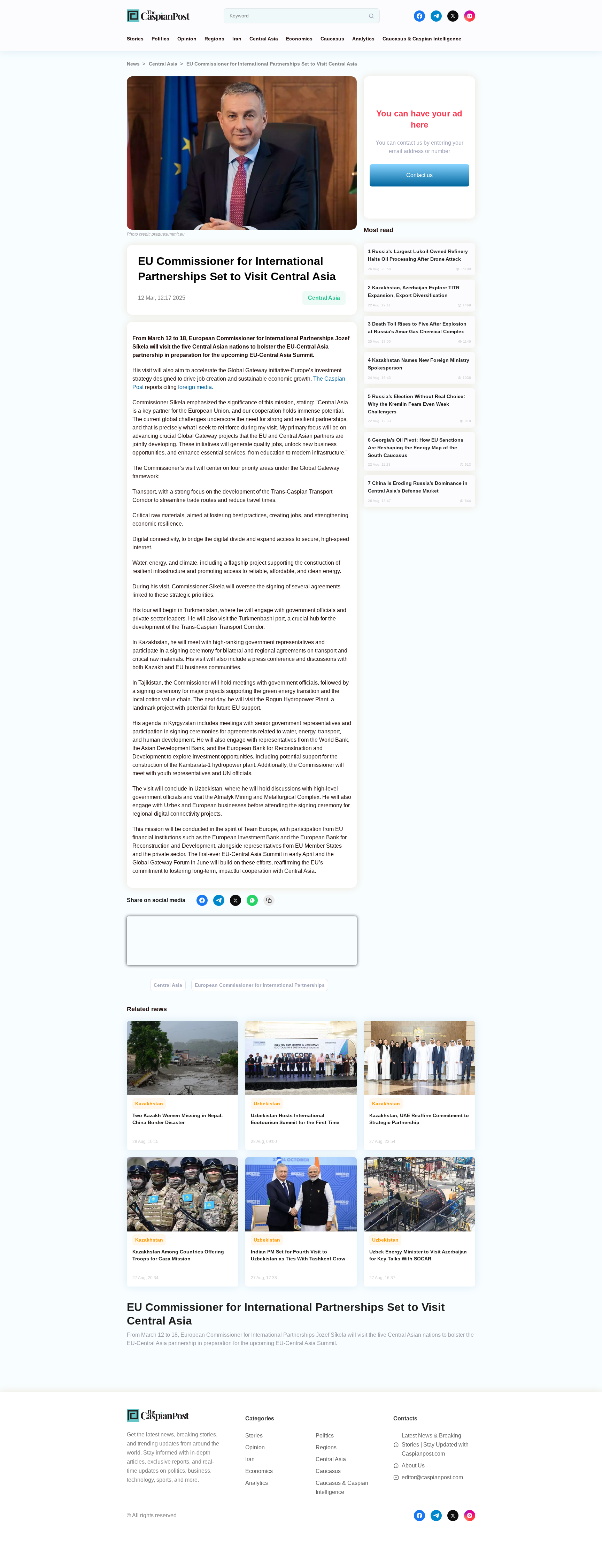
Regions (214, 38)
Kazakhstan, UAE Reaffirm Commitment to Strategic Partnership (419, 1119)
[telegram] (436, 16)
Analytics (363, 38)
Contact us (419, 175)
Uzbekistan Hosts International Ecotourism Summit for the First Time (295, 1119)
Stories (135, 38)
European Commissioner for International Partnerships (260, 985)
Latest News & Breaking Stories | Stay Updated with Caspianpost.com (435, 1445)
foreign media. (195, 387)
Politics (160, 38)
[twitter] (452, 16)
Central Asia (263, 38)
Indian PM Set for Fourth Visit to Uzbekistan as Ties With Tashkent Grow (298, 1255)
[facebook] (419, 16)
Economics (299, 38)
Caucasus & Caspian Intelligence (422, 38)
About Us (413, 1465)
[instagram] (469, 16)
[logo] (158, 15)
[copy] (269, 900)
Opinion (186, 38)
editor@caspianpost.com (432, 1477)
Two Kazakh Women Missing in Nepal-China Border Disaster (177, 1119)
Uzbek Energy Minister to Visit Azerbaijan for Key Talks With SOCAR (418, 1255)
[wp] (252, 900)
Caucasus (332, 38)
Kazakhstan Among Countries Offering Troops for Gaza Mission (178, 1255)
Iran (236, 38)
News (133, 64)
